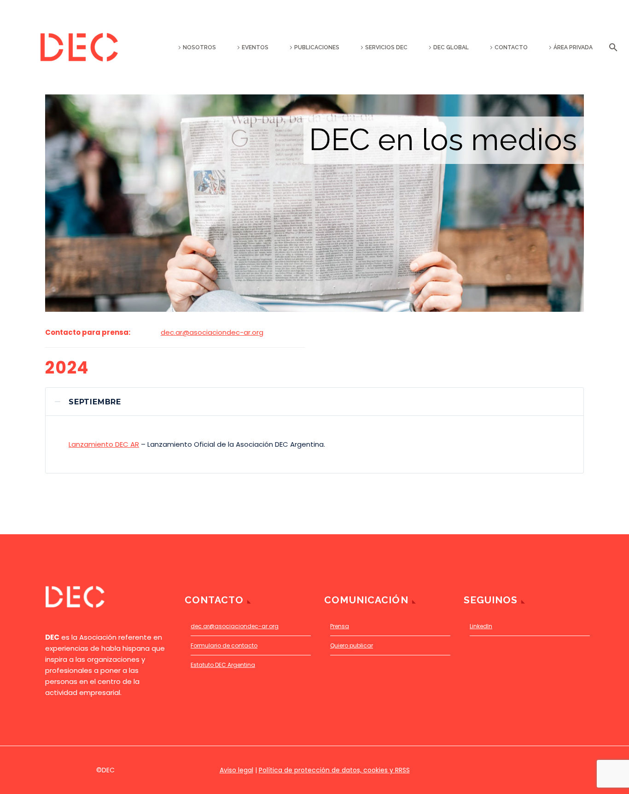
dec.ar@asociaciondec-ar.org (212, 332)
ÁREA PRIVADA (573, 47)
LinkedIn (481, 626)
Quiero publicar (351, 645)
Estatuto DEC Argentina (223, 665)
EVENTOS (255, 47)
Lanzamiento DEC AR (104, 444)
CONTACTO (511, 47)
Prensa (339, 626)
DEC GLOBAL (451, 47)
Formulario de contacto (224, 645)
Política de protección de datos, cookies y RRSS (334, 770)
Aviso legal (236, 770)
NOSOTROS (199, 47)
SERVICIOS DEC (386, 47)
